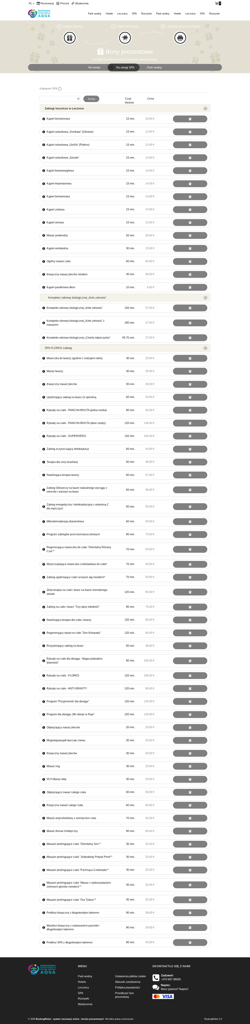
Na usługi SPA (125, 67)
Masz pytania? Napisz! (174, 989)
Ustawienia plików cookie (130, 976)
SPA (134, 13)
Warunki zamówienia (127, 981)
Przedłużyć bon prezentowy (124, 995)
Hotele (109, 13)
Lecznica (122, 13)
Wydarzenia (85, 1004)
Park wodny (94, 13)
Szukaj (91, 98)
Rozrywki (146, 13)
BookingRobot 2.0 (213, 1019)
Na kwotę (94, 67)
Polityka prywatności (127, 987)
